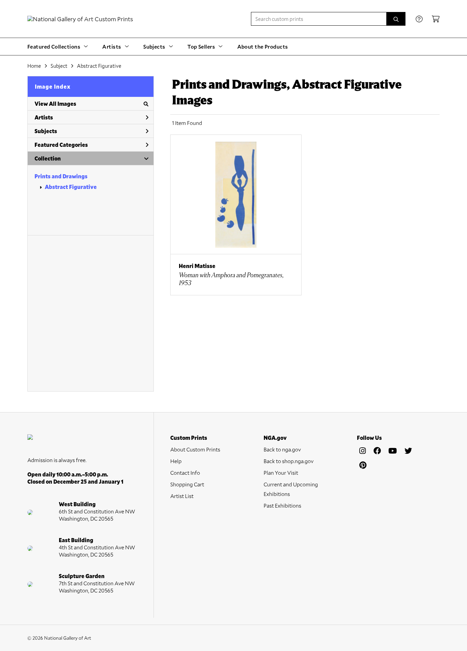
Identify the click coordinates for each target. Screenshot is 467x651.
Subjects (46, 131)
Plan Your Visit (281, 472)
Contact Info (185, 472)
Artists (44, 117)
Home (34, 65)
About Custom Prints (195, 449)
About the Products (262, 46)
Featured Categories (61, 144)
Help (176, 460)
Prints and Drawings (61, 176)
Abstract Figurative (71, 186)
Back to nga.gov (282, 449)
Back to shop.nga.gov (288, 460)
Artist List (182, 495)
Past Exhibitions (282, 505)
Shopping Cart (187, 484)
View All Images (55, 103)
